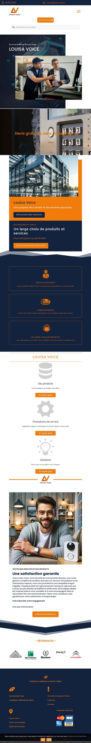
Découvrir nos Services (29, 215)
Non (48, 740)
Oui (43, 740)
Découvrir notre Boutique (31, 246)
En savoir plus (45, 395)
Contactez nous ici (45, 614)
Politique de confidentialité (77, 736)
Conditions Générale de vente (21, 700)
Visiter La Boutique (44, 20)
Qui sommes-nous (16, 696)
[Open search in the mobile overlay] (45, 27)
